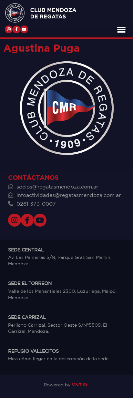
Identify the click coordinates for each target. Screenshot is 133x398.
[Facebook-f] (16, 29)
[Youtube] (24, 29)
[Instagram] (9, 29)
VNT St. (80, 384)
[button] (121, 29)
